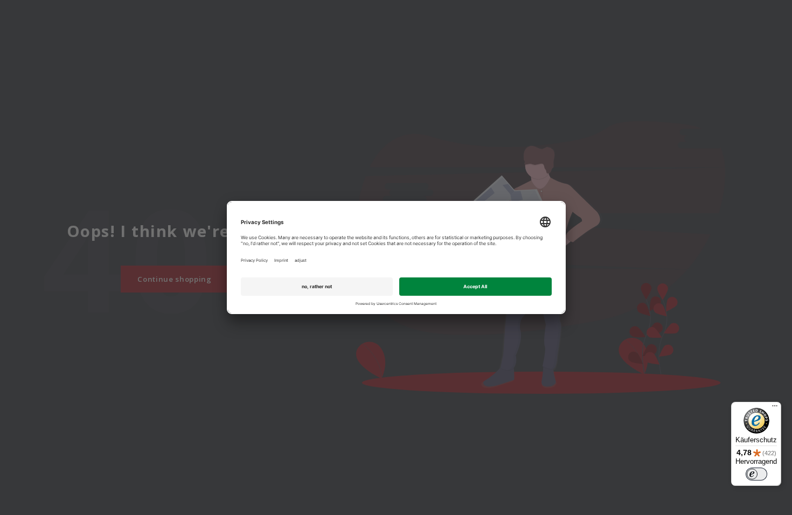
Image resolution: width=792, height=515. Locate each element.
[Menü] (774, 408)
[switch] (756, 474)
